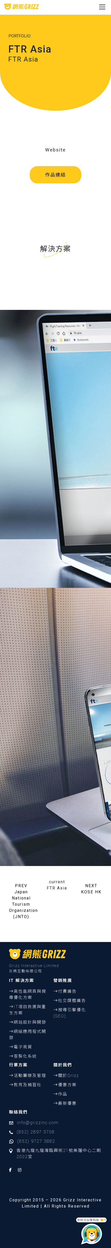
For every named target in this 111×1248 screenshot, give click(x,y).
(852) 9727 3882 (36, 1141)
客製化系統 (25, 1056)
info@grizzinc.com (38, 1122)
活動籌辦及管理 (30, 1075)
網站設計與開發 (30, 1022)
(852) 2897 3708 (36, 1132)
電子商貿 (23, 1047)
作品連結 (55, 174)
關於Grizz (68, 1075)
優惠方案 (67, 1084)
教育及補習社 (28, 1084)
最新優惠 (67, 1103)
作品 (62, 1094)
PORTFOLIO (19, 35)
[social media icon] (10, 1170)
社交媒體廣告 (72, 1000)
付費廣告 (67, 991)
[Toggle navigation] (102, 6)
